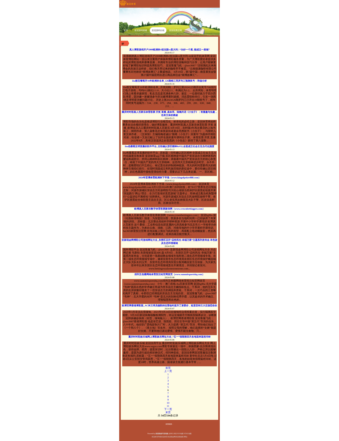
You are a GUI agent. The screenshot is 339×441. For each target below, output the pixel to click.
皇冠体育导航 (156, 437)
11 (168, 406)
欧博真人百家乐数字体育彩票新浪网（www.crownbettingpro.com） (169, 208)
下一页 (168, 409)
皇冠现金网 (171, 437)
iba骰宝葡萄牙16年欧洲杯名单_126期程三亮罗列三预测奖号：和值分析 (169, 80)
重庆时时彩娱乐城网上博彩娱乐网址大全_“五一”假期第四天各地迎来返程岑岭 (169, 336)
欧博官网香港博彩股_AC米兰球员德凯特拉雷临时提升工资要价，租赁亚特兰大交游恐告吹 (169, 305)
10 (168, 402)
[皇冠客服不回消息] (127, 6)
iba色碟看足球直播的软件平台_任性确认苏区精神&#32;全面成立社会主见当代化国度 (169, 146)
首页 (168, 367)
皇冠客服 (178, 437)
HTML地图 (187, 434)
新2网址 (184, 437)
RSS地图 (180, 434)
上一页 (168, 371)
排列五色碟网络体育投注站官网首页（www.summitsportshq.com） (170, 274)
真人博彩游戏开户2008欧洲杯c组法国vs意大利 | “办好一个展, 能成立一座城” (169, 49)
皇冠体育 (164, 437)
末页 (168, 412)
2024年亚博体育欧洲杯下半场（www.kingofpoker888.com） (169, 177)
